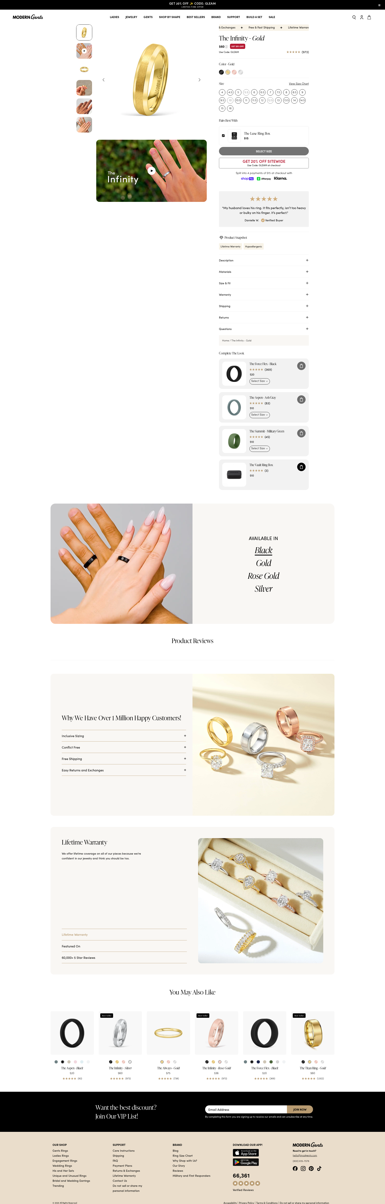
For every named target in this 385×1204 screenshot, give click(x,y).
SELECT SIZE (264, 151)
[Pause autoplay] (379, 4)
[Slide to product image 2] (84, 51)
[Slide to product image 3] (84, 69)
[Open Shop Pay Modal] (247, 178)
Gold (263, 594)
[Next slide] (199, 79)
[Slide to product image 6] (84, 125)
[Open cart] (369, 17)
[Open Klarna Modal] (280, 178)
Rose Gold (263, 607)
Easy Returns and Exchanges (83, 950)
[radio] (221, 72)
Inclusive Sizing (73, 916)
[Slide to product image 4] (84, 88)
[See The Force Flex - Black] (234, 405)
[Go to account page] (361, 17)
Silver (263, 620)
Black (263, 582)
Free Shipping (72, 939)
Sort (301, 772)
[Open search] (354, 17)
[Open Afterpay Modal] (264, 178)
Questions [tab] (80, 747)
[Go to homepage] (28, 17)
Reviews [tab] (59, 747)
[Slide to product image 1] (84, 32)
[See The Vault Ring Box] (234, 506)
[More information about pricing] (226, 46)
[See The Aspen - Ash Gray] (234, 439)
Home (225, 371)
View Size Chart (299, 83)
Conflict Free (71, 927)
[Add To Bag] (301, 397)
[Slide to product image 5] (84, 106)
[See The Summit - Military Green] (234, 472)
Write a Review (322, 758)
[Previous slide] (103, 79)
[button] (86, 710)
